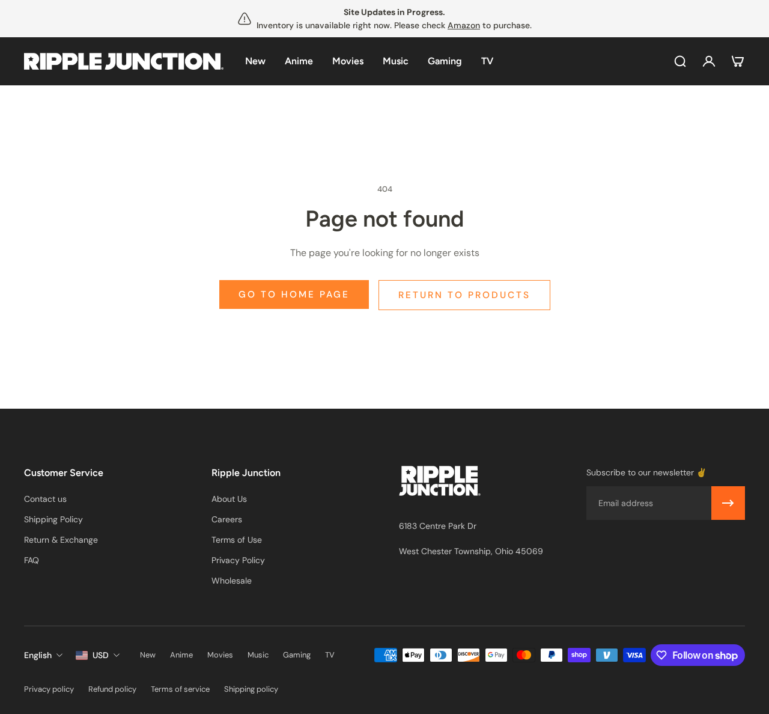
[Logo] (123, 62)
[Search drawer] (680, 61)
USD (101, 655)
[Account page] (709, 61)
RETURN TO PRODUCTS (464, 295)
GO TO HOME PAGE (294, 294)
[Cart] (737, 61)
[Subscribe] (728, 503)
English (38, 655)
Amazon (464, 25)
